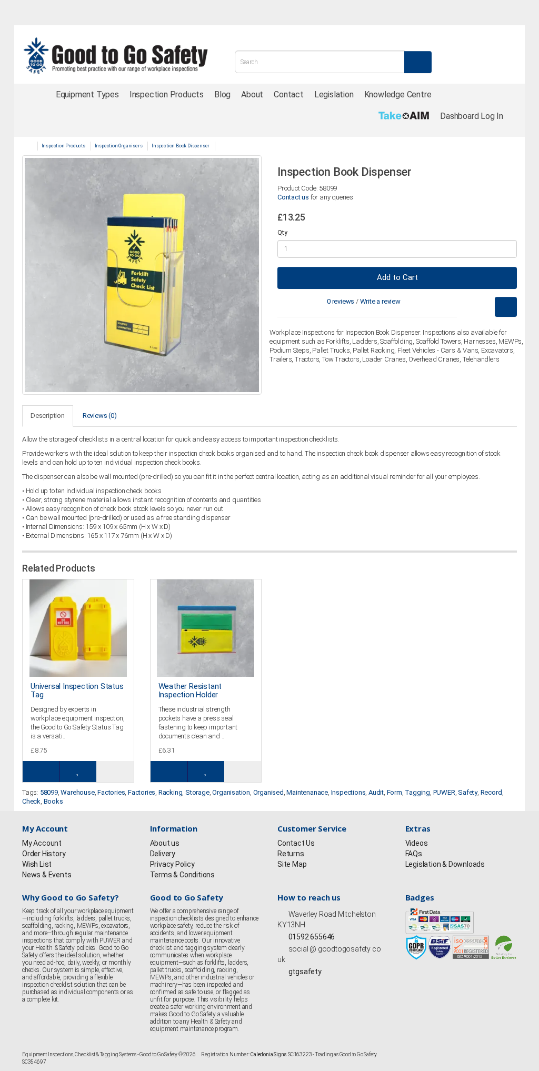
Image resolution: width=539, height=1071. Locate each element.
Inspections (348, 792)
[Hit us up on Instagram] (65, 13)
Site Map (291, 864)
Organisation (231, 792)
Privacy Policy (172, 864)
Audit (376, 792)
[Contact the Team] (412, 12)
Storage (197, 792)
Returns (290, 853)
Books (53, 801)
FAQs (413, 853)
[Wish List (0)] (459, 12)
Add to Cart (397, 277)
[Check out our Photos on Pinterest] (142, 13)
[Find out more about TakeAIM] (404, 115)
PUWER (444, 792)
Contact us (293, 197)
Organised (268, 792)
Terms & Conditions (182, 874)
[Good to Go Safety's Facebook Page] (282, 986)
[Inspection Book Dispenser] (142, 275)
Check (31, 801)
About (252, 94)
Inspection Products (166, 94)
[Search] (418, 62)
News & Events (46, 874)
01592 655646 (311, 937)
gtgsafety (304, 971)
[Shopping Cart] (483, 12)
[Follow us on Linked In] (123, 13)
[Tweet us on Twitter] (46, 13)
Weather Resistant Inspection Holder (190, 691)
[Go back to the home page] (115, 55)
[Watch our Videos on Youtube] (104, 13)
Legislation (334, 94)
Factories (111, 792)
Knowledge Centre (398, 94)
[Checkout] (506, 12)
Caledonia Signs (268, 1054)
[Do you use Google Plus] (84, 13)
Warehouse (77, 792)
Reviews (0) (100, 415)
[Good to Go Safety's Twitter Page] (293, 986)
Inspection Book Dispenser (180, 145)
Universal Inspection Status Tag (77, 691)
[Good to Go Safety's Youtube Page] (326, 986)
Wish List (37, 864)
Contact (289, 94)
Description (48, 415)
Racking (170, 792)
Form (394, 792)
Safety (467, 792)
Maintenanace (307, 792)
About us (164, 843)
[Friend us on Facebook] (26, 13)
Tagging (417, 792)
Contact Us (296, 843)
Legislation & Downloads (445, 864)
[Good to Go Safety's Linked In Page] (336, 986)
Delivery (162, 853)
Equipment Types (87, 94)
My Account (42, 843)
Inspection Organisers (119, 145)
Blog (222, 94)
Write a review (380, 301)
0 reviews (340, 301)
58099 (49, 792)
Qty (282, 232)
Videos (416, 843)
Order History (43, 853)
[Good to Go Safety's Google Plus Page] (315, 986)
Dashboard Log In (471, 116)
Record (491, 792)
